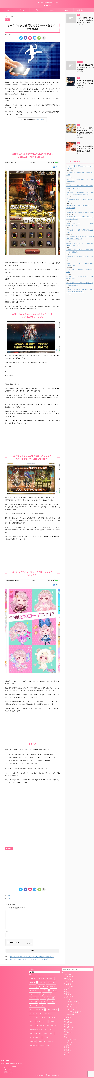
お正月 (41, 986)
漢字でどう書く (35, 1037)
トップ (7, 10)
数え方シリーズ (35, 1033)
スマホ (8, 895)
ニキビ (42, 1002)
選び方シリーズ (45, 1045)
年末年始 (40, 1025)
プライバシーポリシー (47, 1074)
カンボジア (47, 994)
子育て (22, 10)
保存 (32, 1021)
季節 (37, 10)
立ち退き (46, 1037)
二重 (43, 1017)
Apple (66, 10)
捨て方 (48, 1029)
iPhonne (50, 978)
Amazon (51, 10)
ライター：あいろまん (37, 1006)
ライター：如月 (52, 1010)
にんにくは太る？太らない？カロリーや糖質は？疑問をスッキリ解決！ (85, 20)
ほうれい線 (34, 990)
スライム (33, 1002)
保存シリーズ (41, 1021)
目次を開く (40, 119)
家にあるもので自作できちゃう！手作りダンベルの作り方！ (85, 83)
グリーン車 (34, 998)
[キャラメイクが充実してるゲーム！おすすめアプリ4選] (34, 38)
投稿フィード (7, 1069)
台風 (32, 1025)
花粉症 (42, 1041)
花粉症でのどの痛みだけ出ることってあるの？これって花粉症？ (30, 959)
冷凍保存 (52, 1021)
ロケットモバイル (45, 1013)
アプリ (8, 898)
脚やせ (33, 1041)
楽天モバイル (48, 1033)
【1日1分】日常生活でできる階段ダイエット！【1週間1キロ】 (85, 67)
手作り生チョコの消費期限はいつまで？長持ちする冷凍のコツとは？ (85, 148)
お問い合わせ (80, 10)
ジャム (51, 998)
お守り (33, 986)
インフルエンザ (35, 994)
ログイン (6, 1067)
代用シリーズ (52, 1017)
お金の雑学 (51, 986)
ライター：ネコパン (37, 1010)
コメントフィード (8, 1071)
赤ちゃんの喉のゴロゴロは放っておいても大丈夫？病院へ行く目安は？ (32, 957)
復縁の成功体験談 (36, 1029)
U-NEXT (41, 982)
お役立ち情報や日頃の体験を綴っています (11, 1063)
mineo (33, 982)
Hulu (32, 978)
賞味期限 (33, 1045)
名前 (7, 931)
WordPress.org (7, 1072)
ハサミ (51, 1002)
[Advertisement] (32, 137)
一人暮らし (34, 1017)
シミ (43, 998)
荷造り (50, 1041)
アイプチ (44, 990)
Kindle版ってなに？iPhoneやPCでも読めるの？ (80, 212)
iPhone (41, 978)
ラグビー (33, 1013)
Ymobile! (51, 982)
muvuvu (47, 5)
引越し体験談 (52, 1025)
